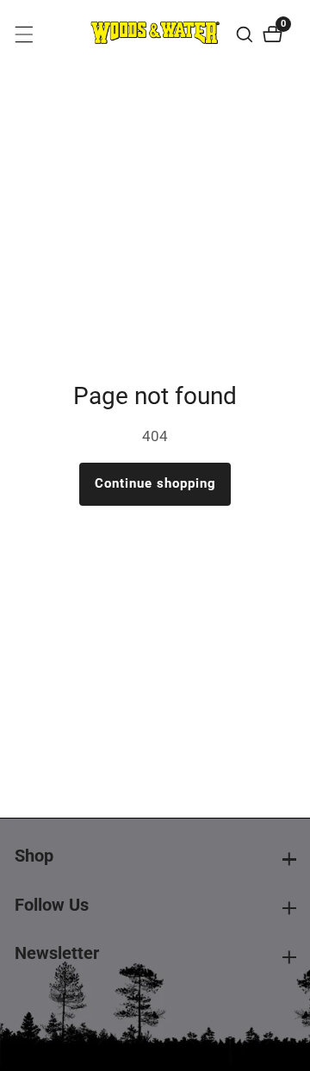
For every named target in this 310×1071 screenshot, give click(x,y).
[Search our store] (246, 34)
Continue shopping (155, 483)
